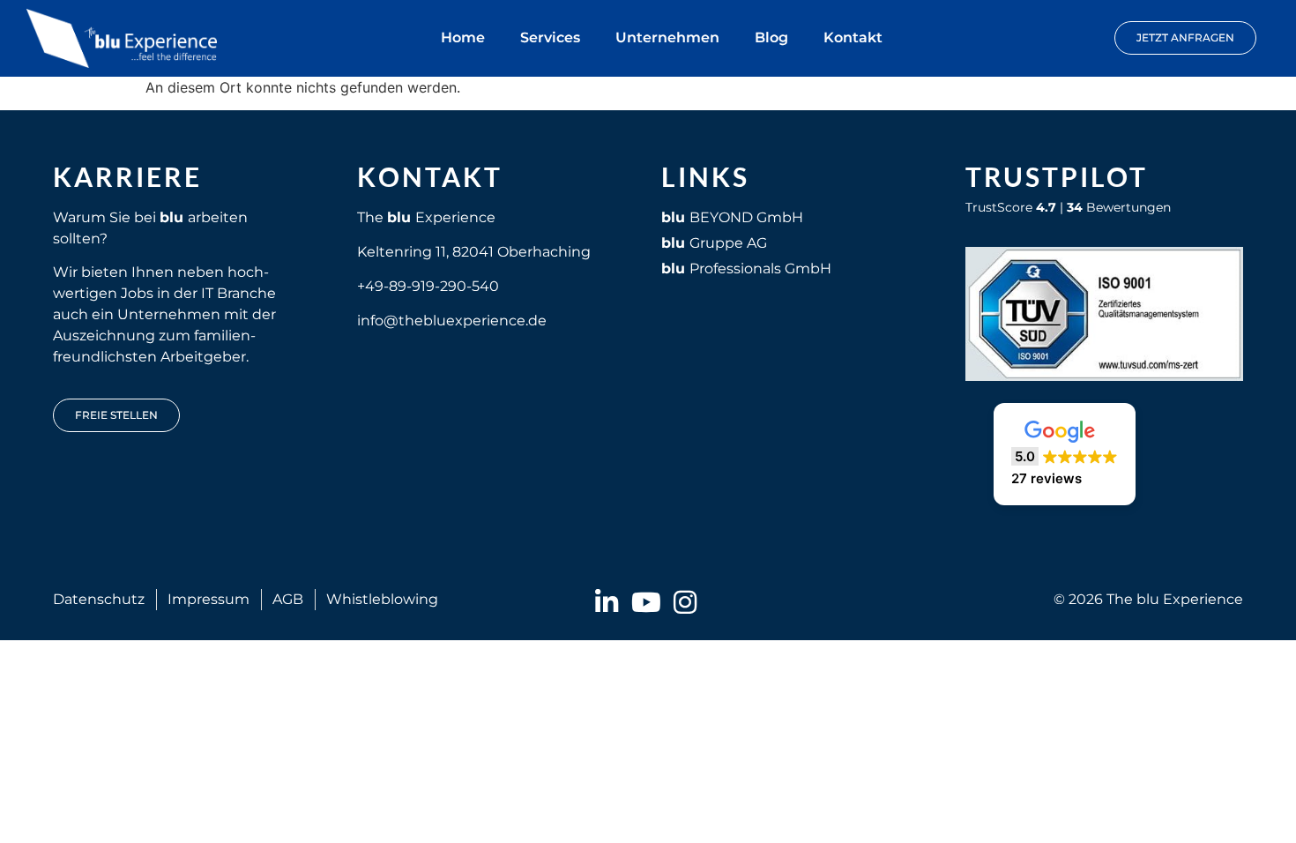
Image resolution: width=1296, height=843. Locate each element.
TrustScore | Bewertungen (1068, 207)
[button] (1065, 454)
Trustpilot (1056, 176)
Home (463, 37)
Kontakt (853, 37)
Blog (771, 37)
